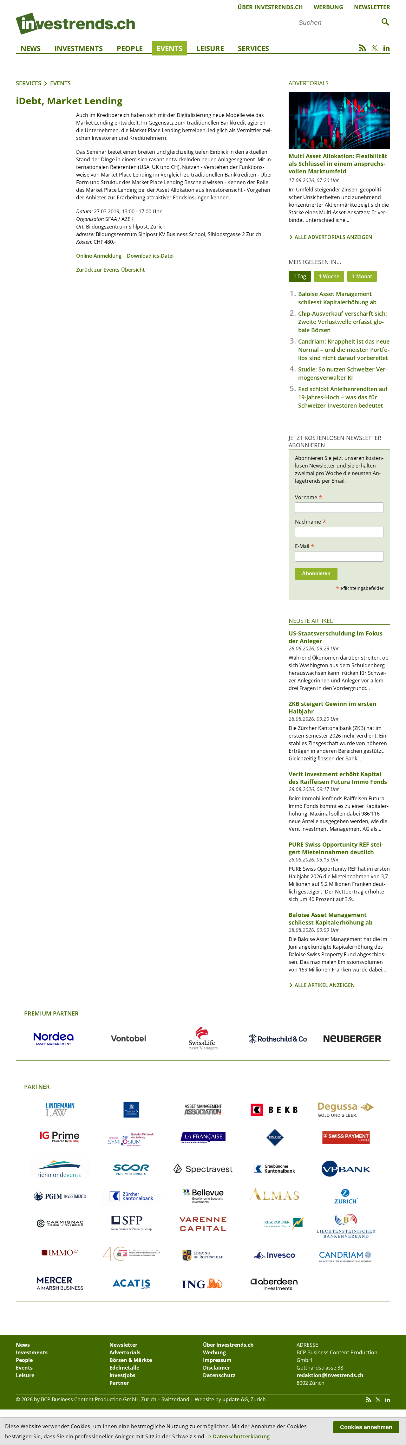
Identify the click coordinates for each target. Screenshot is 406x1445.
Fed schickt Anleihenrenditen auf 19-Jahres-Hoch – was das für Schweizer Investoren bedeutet (343, 397)
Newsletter (372, 7)
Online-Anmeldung (98, 255)
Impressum (217, 1360)
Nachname (310, 521)
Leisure (210, 48)
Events (169, 48)
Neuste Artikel (311, 620)
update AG (235, 1399)
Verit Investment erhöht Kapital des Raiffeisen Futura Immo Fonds (338, 777)
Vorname (309, 497)
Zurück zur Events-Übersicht (110, 269)
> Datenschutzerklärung (239, 1436)
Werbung (328, 7)
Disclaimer (216, 1367)
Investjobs (122, 1375)
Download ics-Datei (150, 255)
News (31, 48)
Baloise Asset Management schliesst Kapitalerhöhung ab (330, 918)
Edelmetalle (124, 1367)
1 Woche (329, 276)
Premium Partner (51, 1013)
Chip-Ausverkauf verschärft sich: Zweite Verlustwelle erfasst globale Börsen (342, 322)
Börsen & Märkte (130, 1360)
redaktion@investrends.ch (330, 1375)
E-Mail (305, 545)
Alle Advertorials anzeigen (333, 237)
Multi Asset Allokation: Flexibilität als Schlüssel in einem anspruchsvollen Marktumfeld (338, 163)
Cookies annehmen (366, 1427)
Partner (37, 1086)
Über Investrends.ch (270, 7)
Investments (79, 48)
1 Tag (299, 276)
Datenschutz (219, 1375)
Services (253, 48)
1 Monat (362, 276)
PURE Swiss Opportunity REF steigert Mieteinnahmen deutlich (336, 848)
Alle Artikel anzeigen (325, 985)
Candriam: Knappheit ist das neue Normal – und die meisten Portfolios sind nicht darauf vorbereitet (344, 350)
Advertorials (309, 83)
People (130, 48)
